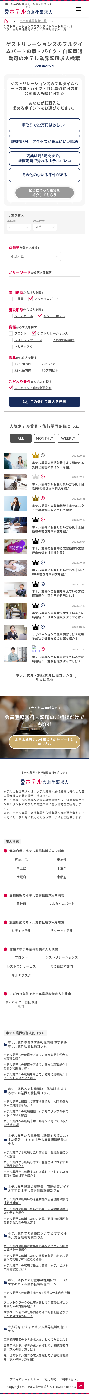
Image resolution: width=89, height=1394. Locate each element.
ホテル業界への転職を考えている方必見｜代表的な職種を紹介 (36, 1056)
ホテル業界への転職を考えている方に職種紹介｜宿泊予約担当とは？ (36, 1066)
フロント (20, 333)
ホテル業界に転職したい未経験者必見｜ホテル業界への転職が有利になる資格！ (36, 1257)
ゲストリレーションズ (52, 333)
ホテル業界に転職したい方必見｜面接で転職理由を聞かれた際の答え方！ (36, 1220)
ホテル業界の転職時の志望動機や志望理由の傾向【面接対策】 (36, 1201)
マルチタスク (23, 346)
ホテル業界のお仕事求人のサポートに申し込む (44, 741)
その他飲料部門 (64, 340)
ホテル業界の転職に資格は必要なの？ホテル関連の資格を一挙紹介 (36, 1248)
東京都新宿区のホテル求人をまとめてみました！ (36, 1339)
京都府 (62, 877)
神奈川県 (21, 859)
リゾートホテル (54, 316)
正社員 (19, 298)
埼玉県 (21, 868)
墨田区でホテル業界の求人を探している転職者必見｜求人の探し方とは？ (36, 1347)
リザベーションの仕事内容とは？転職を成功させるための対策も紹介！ (36, 1314)
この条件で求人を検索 (48, 401)
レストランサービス (28, 340)
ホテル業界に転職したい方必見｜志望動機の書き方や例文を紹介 (36, 1211)
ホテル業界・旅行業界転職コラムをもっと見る (44, 677)
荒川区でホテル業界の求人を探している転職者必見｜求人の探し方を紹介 (36, 1357)
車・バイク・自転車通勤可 (33, 387)
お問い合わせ (70, 1379)
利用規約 (50, 1379)
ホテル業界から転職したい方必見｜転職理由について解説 (36, 1154)
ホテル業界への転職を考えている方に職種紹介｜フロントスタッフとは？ (36, 1076)
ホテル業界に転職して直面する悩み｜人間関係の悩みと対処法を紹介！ (36, 1103)
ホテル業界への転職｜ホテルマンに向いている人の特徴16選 (36, 1123)
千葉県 (62, 868)
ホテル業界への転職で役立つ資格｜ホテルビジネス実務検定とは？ (36, 1267)
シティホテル (23, 316)
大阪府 (21, 877)
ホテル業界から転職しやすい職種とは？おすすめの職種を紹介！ (36, 1164)
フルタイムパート (46, 298)
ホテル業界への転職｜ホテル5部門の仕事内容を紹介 (37, 1294)
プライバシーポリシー (25, 1379)
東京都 (62, 859)
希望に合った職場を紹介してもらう (44, 192)
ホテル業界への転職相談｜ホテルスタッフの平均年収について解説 (36, 1113)
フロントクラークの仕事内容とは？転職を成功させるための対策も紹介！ (36, 1304)
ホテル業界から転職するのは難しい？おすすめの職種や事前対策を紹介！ (36, 1173)
